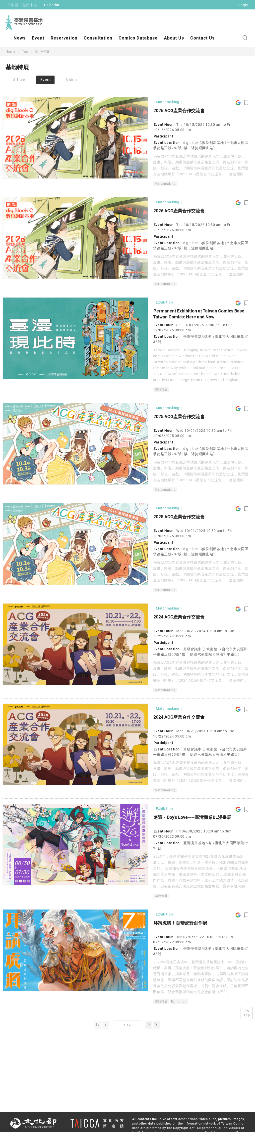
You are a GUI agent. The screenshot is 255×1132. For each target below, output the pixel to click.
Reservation (64, 38)
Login (243, 5)
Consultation (98, 38)
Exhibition (179, 1001)
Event (38, 38)
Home (10, 51)
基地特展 (42, 51)
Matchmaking (165, 183)
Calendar (52, 5)
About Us (174, 38)
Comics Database (138, 38)
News (19, 38)
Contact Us (202, 38)
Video (71, 79)
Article (19, 79)
